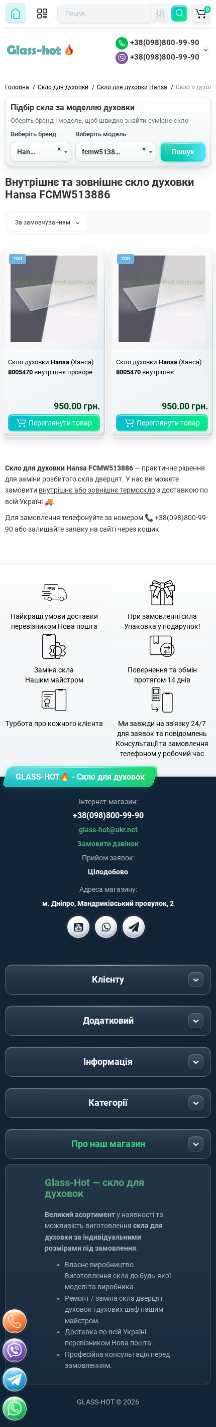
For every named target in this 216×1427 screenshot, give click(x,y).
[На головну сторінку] (15, 13)
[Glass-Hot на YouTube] (78, 927)
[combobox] (41, 152)
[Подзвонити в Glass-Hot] (15, 1321)
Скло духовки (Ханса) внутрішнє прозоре (51, 367)
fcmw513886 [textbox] (102, 152)
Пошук (183, 152)
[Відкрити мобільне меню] (42, 13)
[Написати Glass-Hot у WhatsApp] (15, 1408)
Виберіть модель (100, 134)
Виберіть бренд (33, 134)
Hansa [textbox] (27, 152)
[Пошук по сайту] (179, 14)
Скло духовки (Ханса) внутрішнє (159, 367)
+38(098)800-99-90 (163, 42)
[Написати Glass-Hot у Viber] (106, 927)
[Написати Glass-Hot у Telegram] (134, 927)
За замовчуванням (43, 222)
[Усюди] (160, 14)
